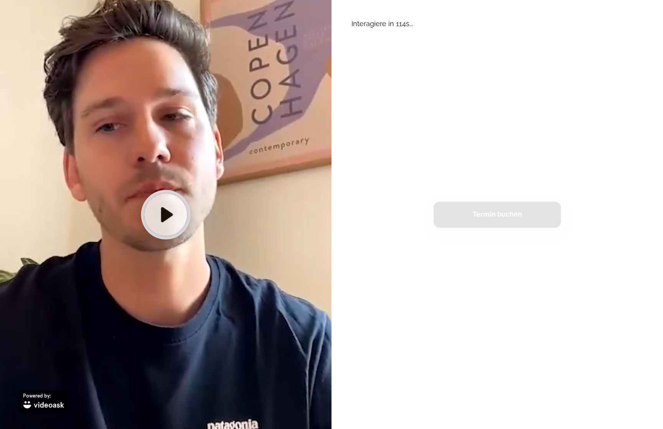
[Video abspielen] (166, 214)
